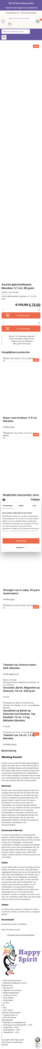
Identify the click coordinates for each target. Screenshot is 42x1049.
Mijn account (8, 988)
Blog (5, 1008)
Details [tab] (21, 505)
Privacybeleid (8, 998)
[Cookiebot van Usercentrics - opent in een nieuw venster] (31, 500)
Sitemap (5, 1045)
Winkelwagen (8, 1000)
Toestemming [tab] (7, 505)
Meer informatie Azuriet (11, 930)
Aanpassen (20, 547)
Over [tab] (34, 505)
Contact (6, 1003)
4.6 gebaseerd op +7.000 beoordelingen (21, 13)
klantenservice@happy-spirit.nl (15, 983)
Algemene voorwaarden (12, 990)
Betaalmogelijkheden (11, 993)
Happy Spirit (19, 1040)
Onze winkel (7, 1010)
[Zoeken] (9, 24)
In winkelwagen (23, 315)
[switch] (37, 1046)
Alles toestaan (21, 541)
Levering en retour (10, 995)
